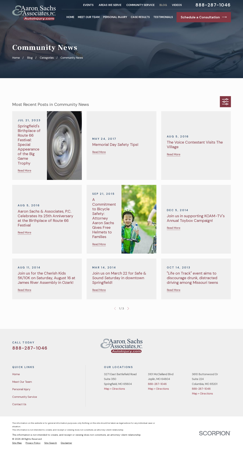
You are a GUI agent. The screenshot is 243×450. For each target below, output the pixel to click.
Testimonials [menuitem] (163, 17)
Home (16, 374)
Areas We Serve (110, 5)
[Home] (34, 13)
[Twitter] (202, 347)
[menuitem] (17, 443)
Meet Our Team (22, 382)
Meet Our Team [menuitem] (89, 17)
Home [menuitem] (70, 17)
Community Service (140, 5)
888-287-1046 (213, 5)
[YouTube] (220, 347)
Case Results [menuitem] (140, 17)
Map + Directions (114, 389)
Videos (177, 5)
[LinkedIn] (229, 347)
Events (88, 5)
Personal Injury (21, 389)
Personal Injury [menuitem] (115, 17)
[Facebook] (211, 347)
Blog (163, 5)
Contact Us (19, 404)
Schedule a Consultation (200, 17)
